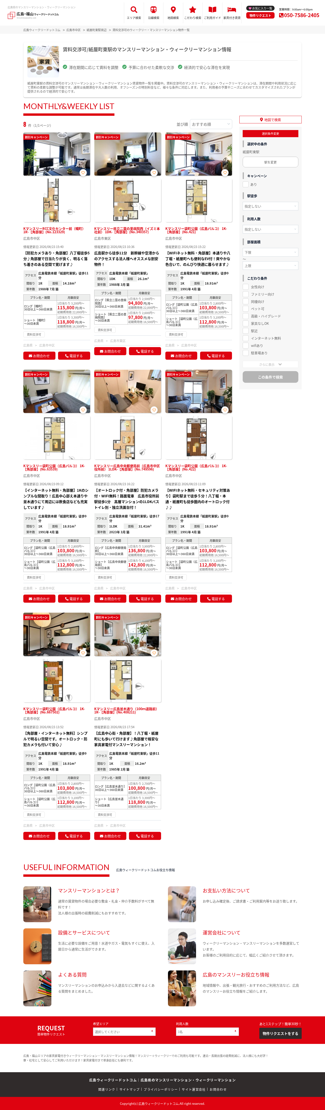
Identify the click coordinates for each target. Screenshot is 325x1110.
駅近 (254, 330)
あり (253, 184)
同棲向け (257, 301)
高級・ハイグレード (266, 316)
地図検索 (173, 18)
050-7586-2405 (301, 15)
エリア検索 (134, 18)
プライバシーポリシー (161, 1089)
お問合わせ (41, 355)
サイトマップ (129, 1089)
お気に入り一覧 (262, 8)
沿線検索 (153, 18)
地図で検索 (272, 119)
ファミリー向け (262, 294)
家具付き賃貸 (232, 18)
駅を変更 (270, 162)
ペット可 (257, 308)
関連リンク (106, 1089)
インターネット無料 (266, 338)
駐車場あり (259, 352)
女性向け (257, 286)
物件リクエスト (260, 15)
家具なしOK (260, 323)
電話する (76, 355)
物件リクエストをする (280, 1033)
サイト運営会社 (194, 1089)
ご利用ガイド (212, 18)
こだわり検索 (192, 18)
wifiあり (257, 345)
